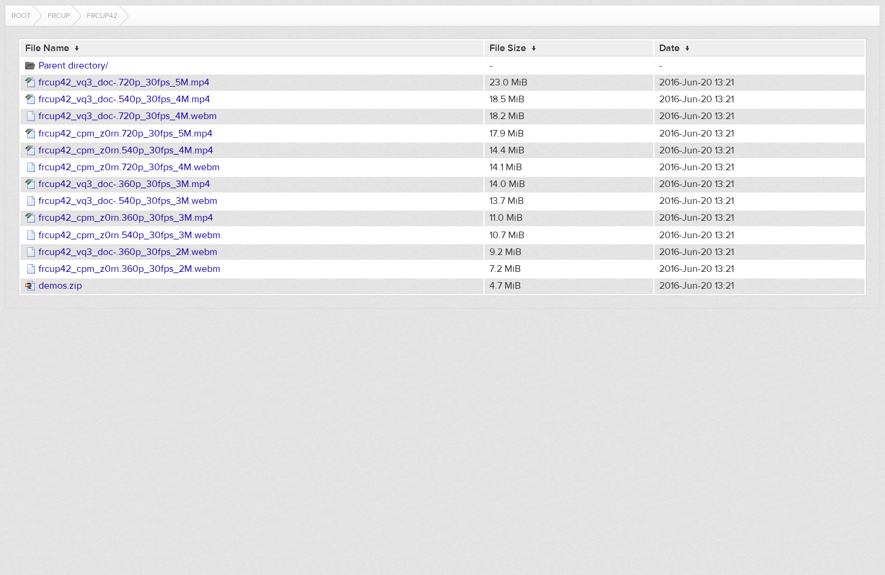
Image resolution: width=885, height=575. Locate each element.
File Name (47, 48)
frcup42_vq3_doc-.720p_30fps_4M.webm (128, 116)
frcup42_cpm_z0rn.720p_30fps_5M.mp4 (126, 134)
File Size (507, 48)
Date (669, 48)
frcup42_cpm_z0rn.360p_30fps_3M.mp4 (126, 218)
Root (21, 15)
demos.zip (60, 286)
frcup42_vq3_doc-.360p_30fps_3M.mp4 (124, 184)
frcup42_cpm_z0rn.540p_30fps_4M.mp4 (126, 150)
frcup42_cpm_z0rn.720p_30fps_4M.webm (129, 167)
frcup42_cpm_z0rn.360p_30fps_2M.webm (129, 269)
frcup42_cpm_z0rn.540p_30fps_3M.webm (129, 235)
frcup (59, 15)
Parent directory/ (73, 66)
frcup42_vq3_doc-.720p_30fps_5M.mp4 (124, 82)
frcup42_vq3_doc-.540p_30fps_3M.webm (128, 201)
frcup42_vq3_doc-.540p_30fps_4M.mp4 (124, 99)
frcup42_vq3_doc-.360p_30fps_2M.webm (128, 252)
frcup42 (102, 15)
